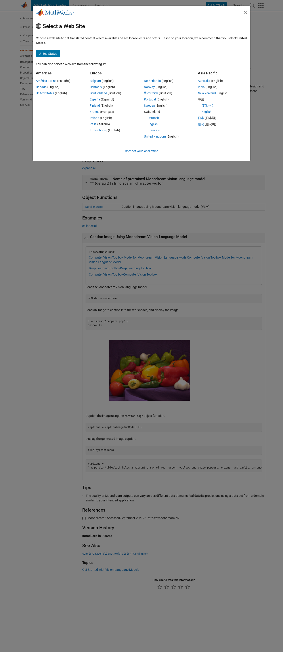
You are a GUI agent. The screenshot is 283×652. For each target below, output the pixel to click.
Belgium (95, 81)
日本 (201, 118)
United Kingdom (155, 136)
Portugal (150, 99)
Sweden (149, 105)
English (153, 124)
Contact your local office (141, 151)
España (95, 99)
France (94, 111)
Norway (149, 87)
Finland (95, 105)
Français (154, 130)
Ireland (94, 118)
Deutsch (153, 118)
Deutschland (98, 93)
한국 (201, 124)
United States (45, 93)
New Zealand (207, 93)
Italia (93, 124)
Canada (41, 87)
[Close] (246, 12)
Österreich (151, 93)
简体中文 (208, 105)
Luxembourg (98, 130)
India (201, 87)
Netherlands (152, 81)
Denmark (96, 87)
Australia (204, 81)
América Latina (46, 81)
